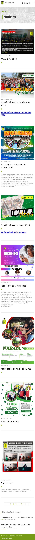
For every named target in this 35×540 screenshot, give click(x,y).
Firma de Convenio (10, 421)
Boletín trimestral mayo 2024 (15, 225)
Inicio (6, 11)
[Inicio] (8, 2)
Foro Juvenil (7, 483)
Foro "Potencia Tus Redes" (14, 285)
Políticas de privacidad (7, 538)
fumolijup (3, 529)
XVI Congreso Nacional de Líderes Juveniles (17, 517)
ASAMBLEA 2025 (9, 59)
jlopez (2, 519)
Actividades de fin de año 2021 (16, 368)
